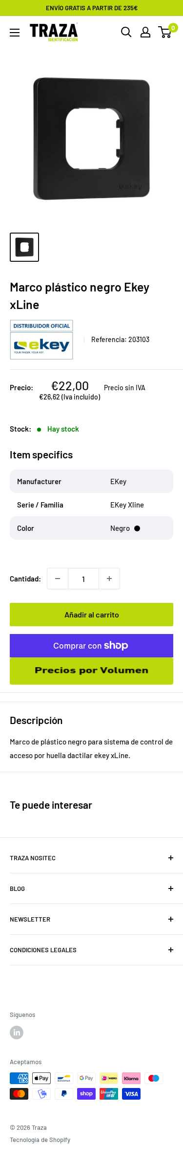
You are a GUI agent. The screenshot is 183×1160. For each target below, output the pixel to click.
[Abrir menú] (15, 32)
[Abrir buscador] (126, 32)
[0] (165, 32)
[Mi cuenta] (145, 32)
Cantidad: (25, 578)
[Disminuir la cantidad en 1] (57, 578)
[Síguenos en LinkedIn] (16, 1032)
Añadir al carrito (91, 614)
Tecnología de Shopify (40, 1139)
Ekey (43, 340)
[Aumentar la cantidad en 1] (109, 578)
